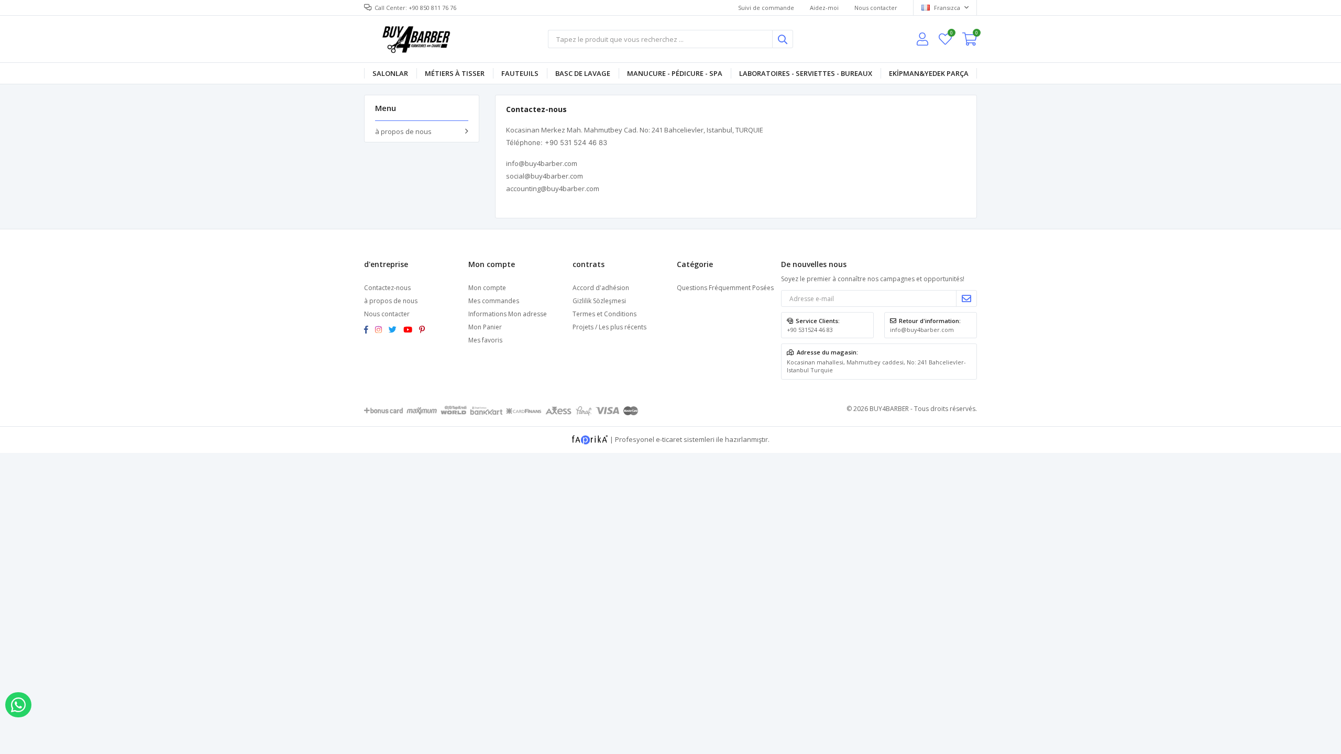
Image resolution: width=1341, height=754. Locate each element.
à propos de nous (403, 131)
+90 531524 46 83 (810, 330)
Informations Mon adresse (507, 313)
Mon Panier (485, 327)
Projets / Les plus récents (609, 327)
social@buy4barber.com (544, 176)
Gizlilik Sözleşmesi (599, 300)
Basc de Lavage (582, 73)
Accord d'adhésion (601, 287)
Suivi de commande (766, 8)
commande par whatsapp (18, 704)
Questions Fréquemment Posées (725, 287)
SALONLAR (390, 73)
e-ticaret (669, 438)
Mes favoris (951, 34)
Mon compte (487, 287)
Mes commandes (493, 300)
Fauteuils (519, 73)
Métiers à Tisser (455, 73)
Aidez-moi (824, 8)
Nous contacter (875, 8)
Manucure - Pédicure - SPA (674, 73)
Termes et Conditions (604, 313)
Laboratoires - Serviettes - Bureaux (805, 73)
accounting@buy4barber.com (552, 188)
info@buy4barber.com (541, 163)
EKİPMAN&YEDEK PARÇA (929, 73)
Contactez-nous (387, 287)
